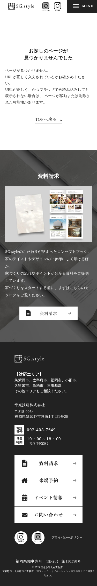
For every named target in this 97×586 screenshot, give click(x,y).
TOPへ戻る (46, 119)
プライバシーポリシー (67, 537)
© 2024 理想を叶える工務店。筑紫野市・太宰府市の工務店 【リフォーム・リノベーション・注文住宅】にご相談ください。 (48, 571)
